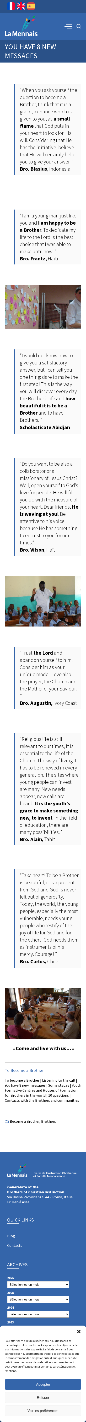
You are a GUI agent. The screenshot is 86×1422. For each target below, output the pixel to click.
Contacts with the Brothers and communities (42, 1100)
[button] (78, 1331)
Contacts (14, 1245)
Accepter (43, 1384)
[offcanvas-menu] (68, 26)
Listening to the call (58, 1080)
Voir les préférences (43, 1411)
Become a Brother (24, 1121)
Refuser (43, 1398)
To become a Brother (22, 1080)
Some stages (58, 1085)
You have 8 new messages (25, 1085)
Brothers (48, 1121)
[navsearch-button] (78, 27)
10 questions (58, 1095)
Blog (11, 1235)
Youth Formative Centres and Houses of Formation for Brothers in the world (43, 1090)
